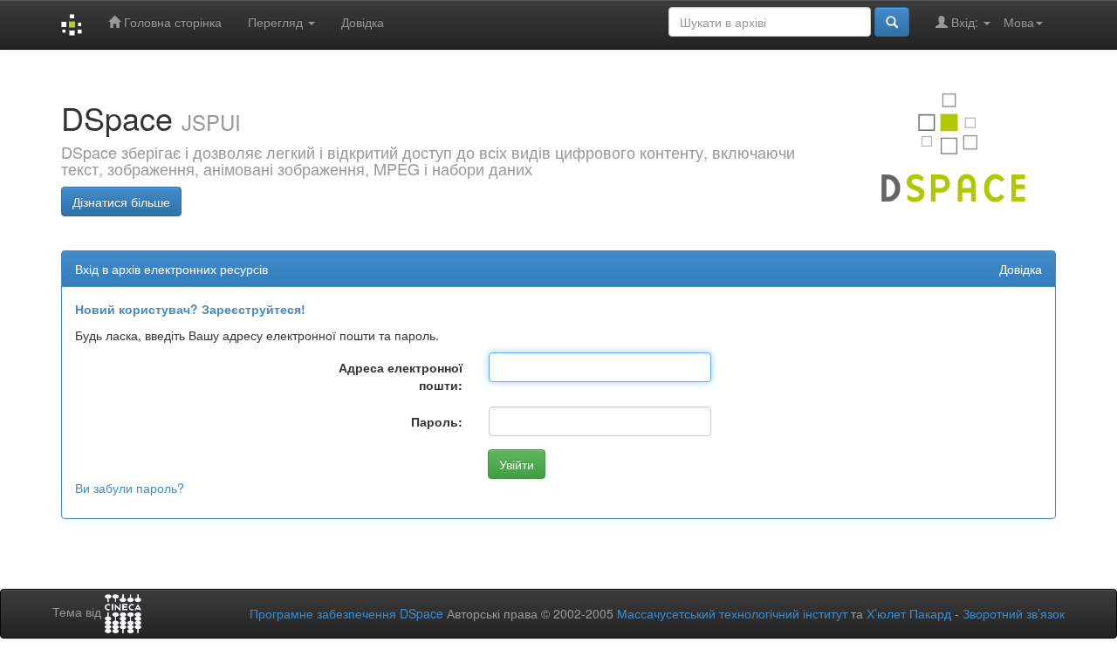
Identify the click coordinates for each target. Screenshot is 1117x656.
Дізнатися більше (121, 201)
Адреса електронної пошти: (401, 376)
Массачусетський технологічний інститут (732, 613)
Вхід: (965, 22)
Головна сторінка (171, 22)
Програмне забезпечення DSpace (346, 613)
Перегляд (277, 22)
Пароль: (437, 421)
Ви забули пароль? (129, 487)
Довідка (362, 22)
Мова (1019, 22)
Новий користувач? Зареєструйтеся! (190, 309)
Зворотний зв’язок (1014, 613)
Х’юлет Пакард (909, 613)
